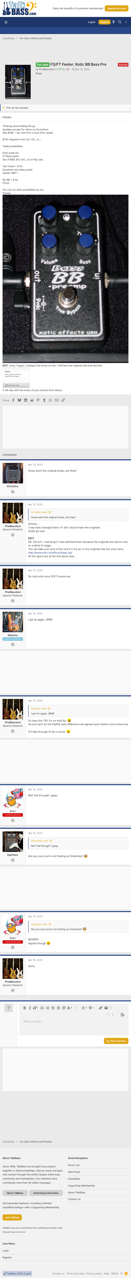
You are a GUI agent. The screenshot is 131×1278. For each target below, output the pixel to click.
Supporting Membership (81, 1185)
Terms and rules (75, 1273)
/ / (62, 69)
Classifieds (74, 1178)
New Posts (74, 1171)
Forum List (73, 1165)
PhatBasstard (47, 69)
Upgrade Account (116, 8)
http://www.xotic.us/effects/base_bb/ (50, 552)
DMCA (114, 1273)
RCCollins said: (39, 512)
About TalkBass (76, 1192)
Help (106, 1273)
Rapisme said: (39, 708)
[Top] (121, 1273)
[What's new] (114, 22)
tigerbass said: (39, 924)
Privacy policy (94, 1273)
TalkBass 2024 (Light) (18, 1273)
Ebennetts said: (39, 840)
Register (7, 1257)
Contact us (74, 1199)
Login (6, 1250)
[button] (6, 22)
